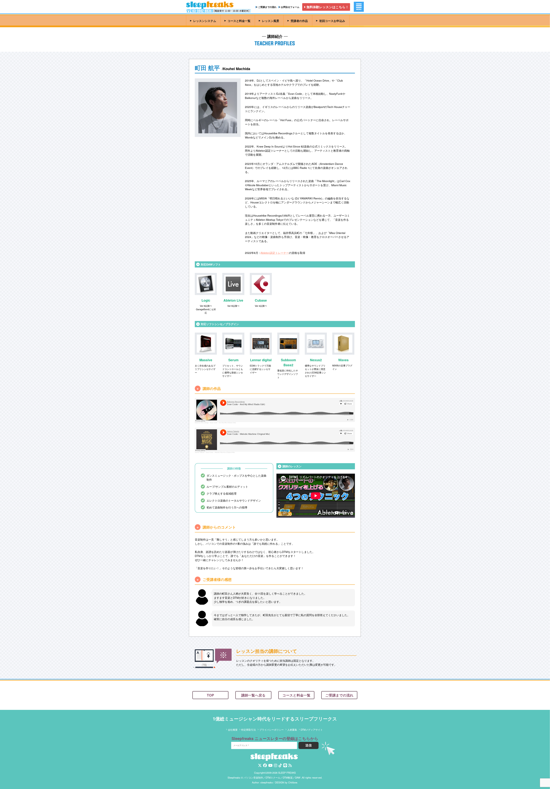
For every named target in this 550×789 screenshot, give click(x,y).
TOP (210, 695)
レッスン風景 (269, 21)
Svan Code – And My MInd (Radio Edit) (223, 422)
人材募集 (292, 730)
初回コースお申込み (330, 21)
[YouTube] (270, 766)
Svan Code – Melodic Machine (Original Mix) (220, 452)
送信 (308, 745)
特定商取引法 (248, 730)
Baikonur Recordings (202, 422)
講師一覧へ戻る (253, 695)
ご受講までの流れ (267, 7)
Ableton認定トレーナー (274, 253)
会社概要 (233, 730)
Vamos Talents (199, 452)
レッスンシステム (202, 21)
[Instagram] (275, 766)
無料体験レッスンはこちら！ (328, 7)
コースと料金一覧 (237, 21)
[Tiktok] (280, 766)
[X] (260, 766)
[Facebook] (265, 766)
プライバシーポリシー (271, 730)
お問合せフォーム (290, 7)
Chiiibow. (293, 782)
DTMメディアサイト (312, 730)
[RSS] (290, 766)
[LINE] (285, 766)
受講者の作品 (297, 21)
